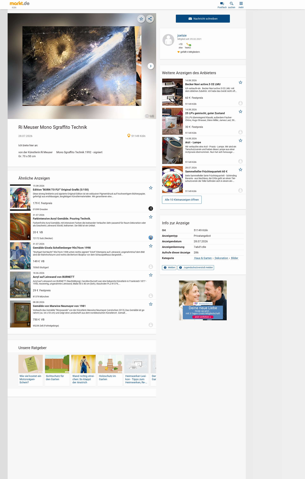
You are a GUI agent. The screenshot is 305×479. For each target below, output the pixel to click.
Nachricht (203, 19)
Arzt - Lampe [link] (193, 142)
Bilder (234, 258)
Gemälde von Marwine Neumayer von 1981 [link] (59, 306)
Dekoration (221, 258)
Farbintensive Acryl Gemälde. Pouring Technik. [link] (62, 218)
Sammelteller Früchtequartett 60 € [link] (206, 171)
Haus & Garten (203, 258)
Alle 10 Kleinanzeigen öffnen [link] (182, 199)
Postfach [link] (222, 7)
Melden (171, 267)
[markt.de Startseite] (19, 3)
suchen (231, 7)
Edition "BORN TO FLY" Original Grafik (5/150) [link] (61, 189)
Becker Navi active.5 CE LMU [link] (202, 84)
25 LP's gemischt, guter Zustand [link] (205, 113)
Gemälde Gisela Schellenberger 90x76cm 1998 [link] (62, 247)
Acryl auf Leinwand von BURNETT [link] (54, 276)
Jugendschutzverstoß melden (198, 267)
